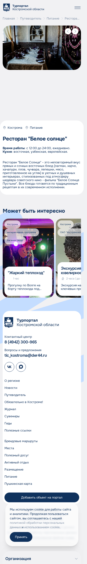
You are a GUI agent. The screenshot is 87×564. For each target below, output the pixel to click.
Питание (53, 18)
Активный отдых (16, 462)
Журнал (10, 409)
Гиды (8, 423)
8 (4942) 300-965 (20, 342)
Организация (18, 558)
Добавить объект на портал (41, 497)
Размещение (13, 469)
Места (9, 448)
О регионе (12, 381)
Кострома (15, 127)
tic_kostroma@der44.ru (25, 355)
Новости (10, 388)
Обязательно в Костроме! (23, 402)
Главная (9, 18)
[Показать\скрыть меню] (77, 7)
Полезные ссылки (17, 430)
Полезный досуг (16, 455)
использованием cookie (42, 527)
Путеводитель (30, 18)
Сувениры (12, 416)
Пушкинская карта (18, 484)
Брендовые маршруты (21, 441)
